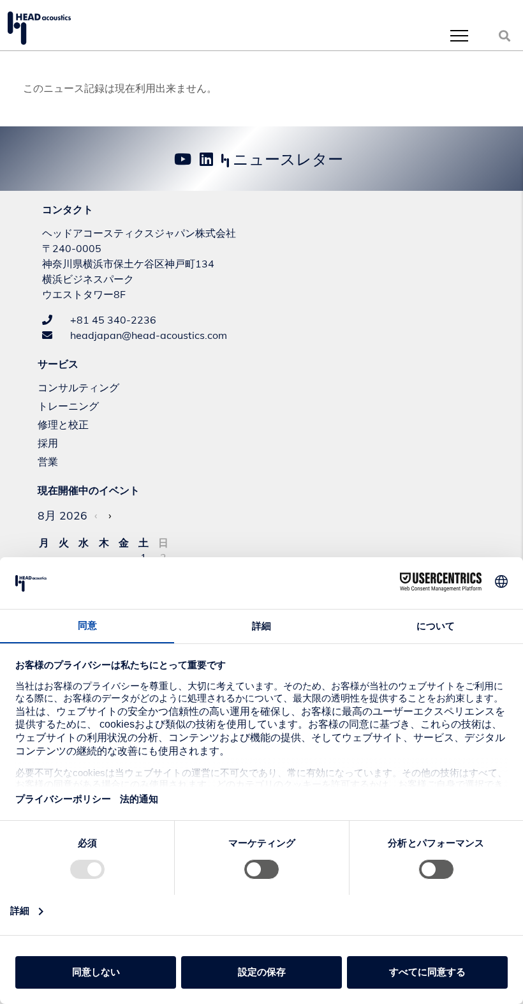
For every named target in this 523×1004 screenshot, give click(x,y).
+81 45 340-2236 (112, 319)
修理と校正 (63, 424)
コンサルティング (78, 387)
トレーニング (68, 406)
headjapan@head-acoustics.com (147, 335)
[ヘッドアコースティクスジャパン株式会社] (39, 28)
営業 (48, 461)
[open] (459, 35)
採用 (48, 443)
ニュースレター (286, 159)
